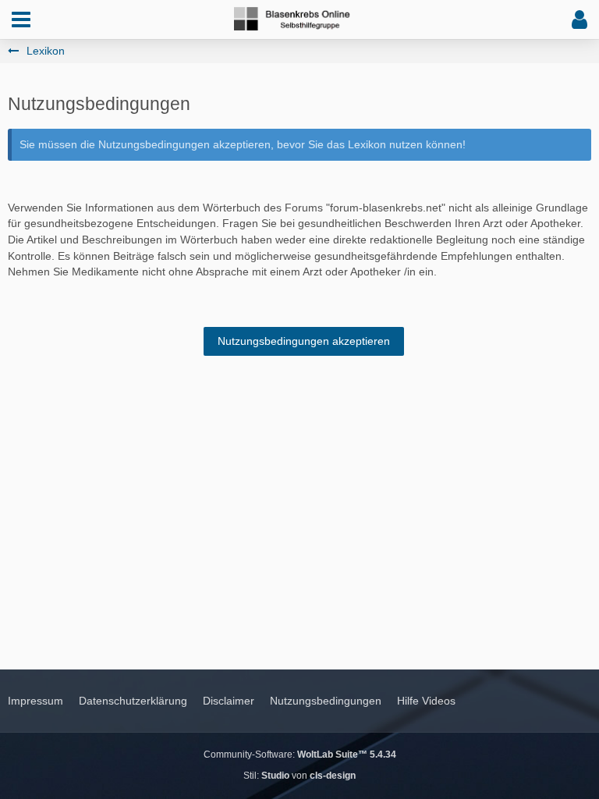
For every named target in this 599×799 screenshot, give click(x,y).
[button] (21, 19)
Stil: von (299, 775)
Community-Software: (300, 754)
